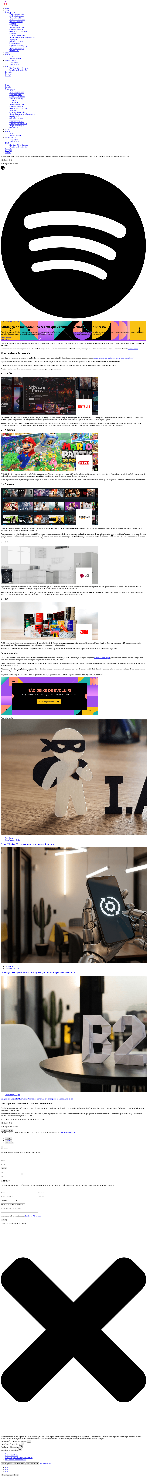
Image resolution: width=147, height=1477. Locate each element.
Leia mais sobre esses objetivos (15, 1460)
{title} (7, 1467)
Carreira (8, 1140)
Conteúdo (12, 33)
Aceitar (4, 1463)
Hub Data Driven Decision (18, 68)
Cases (7, 53)
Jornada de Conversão (17, 35)
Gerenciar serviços (11, 1456)
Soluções (8, 10)
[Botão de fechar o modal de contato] (2, 1176)
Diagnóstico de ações (16, 49)
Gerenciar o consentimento (10, 1475)
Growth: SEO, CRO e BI (18, 31)
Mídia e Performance (16, 16)
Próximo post (6, 339)
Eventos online (14, 43)
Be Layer (8, 74)
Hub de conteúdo (15, 58)
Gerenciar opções (11, 1454)
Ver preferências (19, 1463)
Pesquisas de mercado (16, 45)
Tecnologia (9, 838)
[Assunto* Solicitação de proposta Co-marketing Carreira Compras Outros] (9, 1200)
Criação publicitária (16, 29)
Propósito (8, 72)
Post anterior (6, 338)
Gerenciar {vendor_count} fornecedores (18, 1458)
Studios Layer (14, 64)
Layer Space (13, 62)
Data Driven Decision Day (18, 70)
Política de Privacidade (68, 1132)
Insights (7, 54)
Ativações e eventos (16, 41)
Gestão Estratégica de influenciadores (22, 37)
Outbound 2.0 (14, 51)
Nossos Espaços (10, 60)
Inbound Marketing (16, 22)
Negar (10, 1463)
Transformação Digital (12, 321)
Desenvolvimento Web (17, 27)
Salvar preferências (32, 1463)
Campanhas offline (15, 18)
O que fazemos (10, 12)
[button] (73, 1330)
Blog (11, 56)
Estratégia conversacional (18, 47)
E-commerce (13, 26)
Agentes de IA (14, 39)
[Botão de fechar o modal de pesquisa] (2, 1172)
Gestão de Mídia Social (17, 20)
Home (7, 8)
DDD (7, 66)
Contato (8, 76)
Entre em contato (7, 1130)
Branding (12, 24)
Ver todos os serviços (16, 14)
